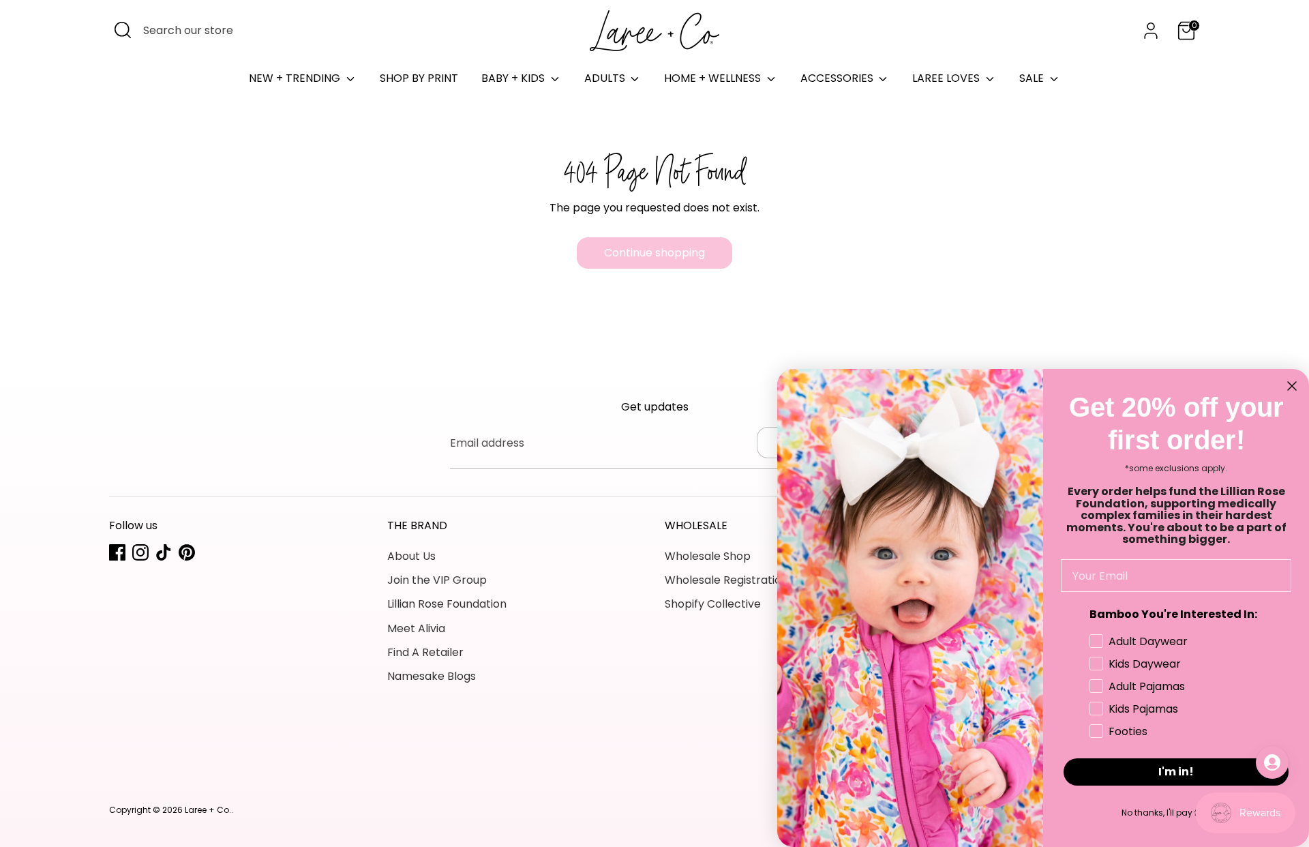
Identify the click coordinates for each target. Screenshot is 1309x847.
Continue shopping (654, 253)
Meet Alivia (416, 628)
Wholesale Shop (708, 556)
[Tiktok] (163, 552)
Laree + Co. (208, 810)
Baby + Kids (514, 78)
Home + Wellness (714, 78)
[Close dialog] (1292, 386)
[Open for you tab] (1272, 762)
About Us (411, 556)
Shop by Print (419, 78)
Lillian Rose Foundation (447, 604)
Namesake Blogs (431, 676)
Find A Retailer (425, 652)
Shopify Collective (713, 604)
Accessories (838, 78)
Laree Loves (947, 78)
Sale (1033, 78)
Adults (606, 78)
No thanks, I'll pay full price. (1176, 812)
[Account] (1150, 30)
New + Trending (296, 78)
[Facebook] (117, 552)
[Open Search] (122, 30)
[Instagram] (140, 552)
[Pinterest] (187, 552)
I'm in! (1176, 771)
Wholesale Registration (726, 580)
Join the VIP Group (437, 580)
